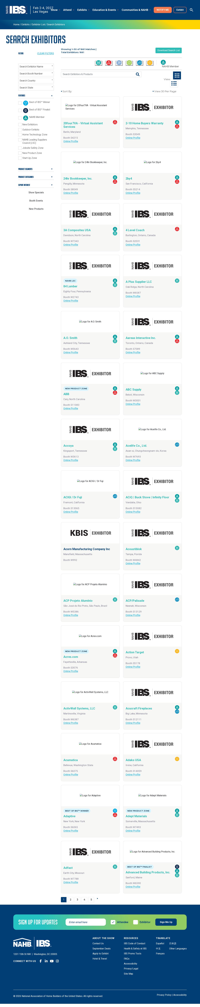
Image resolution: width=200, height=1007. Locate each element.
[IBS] (18, 10)
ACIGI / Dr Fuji (72, 497)
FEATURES (21, 95)
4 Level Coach (135, 230)
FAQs (126, 958)
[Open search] (191, 10)
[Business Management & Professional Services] (108, 63)
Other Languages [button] (178, 948)
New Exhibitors (30, 124)
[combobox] (36, 66)
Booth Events (36, 200)
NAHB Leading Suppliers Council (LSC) (34, 141)
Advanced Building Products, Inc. (148, 872)
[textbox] (36, 67)
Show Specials (36, 192)
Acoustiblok (134, 549)
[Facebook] (40, 961)
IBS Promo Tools (132, 953)
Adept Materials (136, 816)
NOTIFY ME (163, 9)
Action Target (135, 652)
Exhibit (180, 9)
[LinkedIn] (46, 961)
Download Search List (168, 50)
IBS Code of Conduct (134, 943)
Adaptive (69, 816)
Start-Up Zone (29, 158)
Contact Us (98, 943)
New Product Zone (32, 153)
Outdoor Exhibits (30, 129)
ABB (66, 394)
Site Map (128, 973)
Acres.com (70, 657)
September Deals (102, 948)
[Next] (98, 898)
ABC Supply (133, 389)
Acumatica (70, 760)
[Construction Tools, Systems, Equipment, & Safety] (119, 63)
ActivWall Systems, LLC (79, 708)
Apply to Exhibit (100, 953)
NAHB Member (170, 66)
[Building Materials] (98, 63)
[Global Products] (129, 63)
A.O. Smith (70, 338)
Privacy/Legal (131, 968)
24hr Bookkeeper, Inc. (77, 178)
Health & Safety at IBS (135, 948)
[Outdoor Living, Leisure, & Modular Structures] (149, 63)
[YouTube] (51, 961)
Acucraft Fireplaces (139, 708)
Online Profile (70, 141)
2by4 (129, 178)
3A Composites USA (77, 230)
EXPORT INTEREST (24, 185)
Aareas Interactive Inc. (141, 338)
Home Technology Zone (34, 134)
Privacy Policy (164, 995)
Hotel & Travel (100, 958)
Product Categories (26, 176)
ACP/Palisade (135, 600)
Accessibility (130, 963)
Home (16, 24)
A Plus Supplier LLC (139, 282)
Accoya (68, 445)
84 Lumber (70, 286)
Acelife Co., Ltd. (136, 445)
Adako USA (133, 760)
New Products (36, 208)
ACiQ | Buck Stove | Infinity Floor (147, 497)
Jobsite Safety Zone (32, 148)
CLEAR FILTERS (45, 53)
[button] (56, 10)
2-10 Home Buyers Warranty (144, 123)
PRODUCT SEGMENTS (25, 169)
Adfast (68, 868)
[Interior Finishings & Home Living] (139, 63)
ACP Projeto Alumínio (78, 600)
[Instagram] (57, 961)
